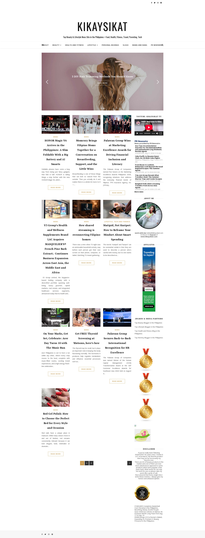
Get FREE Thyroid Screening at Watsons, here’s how (86, 338)
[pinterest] (161, 3)
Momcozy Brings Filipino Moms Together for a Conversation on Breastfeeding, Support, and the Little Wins (86, 154)
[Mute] (157, 133)
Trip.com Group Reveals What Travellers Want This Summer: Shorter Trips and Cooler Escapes (148, 177)
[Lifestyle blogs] (149, 410)
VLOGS (125, 45)
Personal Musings (110, 45)
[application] (149, 127)
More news (139, 192)
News (55, 137)
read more (103, 83)
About (45, 45)
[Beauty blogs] (149, 384)
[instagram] (158, 3)
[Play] (137, 133)
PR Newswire (157, 45)
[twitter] (155, 3)
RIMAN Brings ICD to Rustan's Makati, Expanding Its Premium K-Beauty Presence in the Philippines (148, 519)
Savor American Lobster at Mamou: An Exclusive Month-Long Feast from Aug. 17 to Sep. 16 (149, 513)
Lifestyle (91, 45)
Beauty (56, 45)
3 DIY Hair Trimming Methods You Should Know (102, 76)
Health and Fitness (74, 45)
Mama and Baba (139, 45)
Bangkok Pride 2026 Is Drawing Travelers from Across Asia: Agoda (147, 185)
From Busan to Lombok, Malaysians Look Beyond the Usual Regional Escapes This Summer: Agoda (149, 167)
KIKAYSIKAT (102, 26)
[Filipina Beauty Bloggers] (149, 360)
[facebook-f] (151, 3)
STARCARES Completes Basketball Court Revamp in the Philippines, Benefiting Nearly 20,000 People (147, 508)
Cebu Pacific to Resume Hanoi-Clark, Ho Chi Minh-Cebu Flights (147, 157)
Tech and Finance (122, 222)
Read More (56, 187)
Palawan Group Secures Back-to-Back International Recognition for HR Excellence (117, 343)
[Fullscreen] (161, 133)
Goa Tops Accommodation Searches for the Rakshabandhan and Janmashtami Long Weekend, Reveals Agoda (148, 148)
